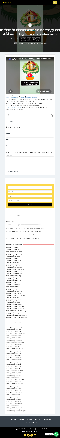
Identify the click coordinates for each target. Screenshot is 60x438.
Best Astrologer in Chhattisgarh (15, 260)
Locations (13, 419)
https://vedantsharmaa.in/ (14, 107)
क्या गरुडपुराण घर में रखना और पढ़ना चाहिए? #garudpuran (23, 238)
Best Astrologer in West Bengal (14, 310)
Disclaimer (37, 419)
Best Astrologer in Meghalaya (14, 277)
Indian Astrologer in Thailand (14, 374)
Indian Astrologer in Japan (13, 335)
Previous (10, 121)
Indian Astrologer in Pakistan (14, 359)
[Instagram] (31, 435)
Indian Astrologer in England (14, 409)
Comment (9, 155)
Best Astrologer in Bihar (12, 258)
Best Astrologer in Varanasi (14, 293)
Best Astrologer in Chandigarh (14, 299)
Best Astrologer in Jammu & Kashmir (16, 317)
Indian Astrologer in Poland (14, 390)
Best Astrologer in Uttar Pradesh (15, 306)
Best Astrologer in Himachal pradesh (16, 315)
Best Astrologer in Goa (12, 262)
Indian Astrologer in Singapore (14, 337)
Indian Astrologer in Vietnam (14, 366)
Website (8, 146)
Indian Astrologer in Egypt (13, 365)
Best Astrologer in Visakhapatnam (16, 295)
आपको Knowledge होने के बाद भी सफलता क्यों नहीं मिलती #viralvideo (26, 225)
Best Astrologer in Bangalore (14, 304)
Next (50, 121)
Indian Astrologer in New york (14, 403)
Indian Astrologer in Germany (14, 370)
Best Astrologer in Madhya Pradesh (16, 312)
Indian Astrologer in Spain (13, 381)
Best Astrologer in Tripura (13, 297)
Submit (30, 205)
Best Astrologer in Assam (13, 257)
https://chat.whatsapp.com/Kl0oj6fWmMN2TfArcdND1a (21, 98)
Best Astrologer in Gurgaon (14, 251)
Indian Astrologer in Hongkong (14, 341)
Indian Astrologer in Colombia (14, 383)
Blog (12, 39)
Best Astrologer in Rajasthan (14, 288)
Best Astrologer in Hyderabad (14, 273)
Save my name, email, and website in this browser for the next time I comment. (30, 152)
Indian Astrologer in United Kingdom (16, 411)
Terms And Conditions (31, 422)
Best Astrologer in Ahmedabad (15, 269)
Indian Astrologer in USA (13, 326)
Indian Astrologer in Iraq (13, 394)
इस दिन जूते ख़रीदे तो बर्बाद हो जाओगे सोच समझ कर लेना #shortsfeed (26, 228)
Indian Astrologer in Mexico (13, 355)
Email (7, 139)
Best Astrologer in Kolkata (13, 266)
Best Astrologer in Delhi (12, 247)
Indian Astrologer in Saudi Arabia (15, 333)
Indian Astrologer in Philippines (14, 363)
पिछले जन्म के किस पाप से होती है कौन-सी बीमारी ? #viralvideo (24, 231)
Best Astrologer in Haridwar (13, 280)
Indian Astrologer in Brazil (13, 350)
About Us (29, 419)
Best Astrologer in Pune (12, 253)
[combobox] (9, 191)
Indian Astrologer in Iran (13, 368)
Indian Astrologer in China (13, 346)
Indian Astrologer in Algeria (13, 389)
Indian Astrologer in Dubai (13, 330)
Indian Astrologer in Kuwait (13, 331)
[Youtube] (35, 435)
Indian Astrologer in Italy (13, 377)
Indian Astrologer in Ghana (14, 401)
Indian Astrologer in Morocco (14, 398)
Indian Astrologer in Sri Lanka (14, 407)
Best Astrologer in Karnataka (14, 271)
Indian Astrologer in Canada (14, 339)
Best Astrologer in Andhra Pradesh (16, 314)
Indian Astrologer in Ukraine (14, 387)
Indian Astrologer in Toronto (14, 392)
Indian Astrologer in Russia (13, 354)
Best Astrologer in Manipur (13, 275)
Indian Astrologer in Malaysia (14, 344)
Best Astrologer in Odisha (13, 284)
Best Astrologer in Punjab (13, 286)
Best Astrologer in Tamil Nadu (14, 292)
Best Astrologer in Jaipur (13, 303)
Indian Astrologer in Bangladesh (15, 352)
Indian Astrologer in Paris (13, 405)
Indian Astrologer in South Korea (15, 379)
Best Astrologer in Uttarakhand (15, 308)
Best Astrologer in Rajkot (13, 264)
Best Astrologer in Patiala (13, 301)
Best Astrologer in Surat (12, 282)
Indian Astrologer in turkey (13, 372)
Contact (21, 419)
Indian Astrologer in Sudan (13, 396)
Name (8, 133)
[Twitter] (28, 435)
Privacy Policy (47, 419)
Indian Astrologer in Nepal (13, 400)
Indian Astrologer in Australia (14, 328)
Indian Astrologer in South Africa (15, 342)
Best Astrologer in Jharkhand (14, 268)
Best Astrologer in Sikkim (13, 290)
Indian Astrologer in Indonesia (14, 348)
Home (8, 39)
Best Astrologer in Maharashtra (15, 255)
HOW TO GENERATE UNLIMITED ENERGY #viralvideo (21, 235)
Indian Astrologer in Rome (13, 361)
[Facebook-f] (25, 435)
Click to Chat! (49, 434)
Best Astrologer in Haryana (13, 249)
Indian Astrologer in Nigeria (13, 357)
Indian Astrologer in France (13, 376)
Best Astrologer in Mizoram (13, 279)
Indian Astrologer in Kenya (13, 385)
